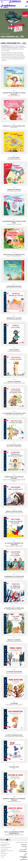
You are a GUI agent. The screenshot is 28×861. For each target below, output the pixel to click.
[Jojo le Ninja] (14, 334)
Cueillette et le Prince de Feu (14, 254)
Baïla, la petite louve (14, 511)
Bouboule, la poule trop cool (14, 126)
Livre (14, 90)
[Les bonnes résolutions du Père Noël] (14, 205)
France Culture (23, 849)
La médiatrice (23, 859)
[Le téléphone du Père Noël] (14, 592)
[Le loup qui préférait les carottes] (14, 527)
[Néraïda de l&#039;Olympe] (14, 302)
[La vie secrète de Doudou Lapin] (14, 397)
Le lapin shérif (14, 158)
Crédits (2, 857)
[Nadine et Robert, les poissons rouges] (14, 783)
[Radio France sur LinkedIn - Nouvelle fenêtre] (9, 839)
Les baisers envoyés (14, 286)
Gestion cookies (4, 849)
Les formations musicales (23, 857)
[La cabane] (14, 687)
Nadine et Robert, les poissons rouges (14, 799)
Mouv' (25, 854)
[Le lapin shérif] (14, 142)
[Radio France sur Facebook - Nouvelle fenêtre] (1, 840)
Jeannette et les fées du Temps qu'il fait (14, 93)
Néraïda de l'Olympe (14, 318)
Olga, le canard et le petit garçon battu (14, 832)
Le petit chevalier (14, 381)
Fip (26, 853)
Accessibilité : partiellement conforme (7, 851)
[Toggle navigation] (2, 2)
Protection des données (6, 847)
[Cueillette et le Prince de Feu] (14, 238)
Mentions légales (4, 842)
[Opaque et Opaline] (14, 173)
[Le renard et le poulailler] (14, 560)
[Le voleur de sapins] (14, 429)
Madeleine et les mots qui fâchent (14, 477)
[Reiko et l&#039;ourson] (14, 624)
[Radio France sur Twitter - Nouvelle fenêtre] (3, 840)
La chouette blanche (14, 671)
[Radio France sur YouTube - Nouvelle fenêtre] (7, 839)
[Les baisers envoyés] (14, 270)
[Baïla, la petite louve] (14, 495)
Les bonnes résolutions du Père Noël (14, 222)
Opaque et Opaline (14, 189)
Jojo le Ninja (14, 350)
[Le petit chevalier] (14, 365)
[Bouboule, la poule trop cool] (14, 110)
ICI (26, 848)
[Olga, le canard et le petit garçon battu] (14, 816)
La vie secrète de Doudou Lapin (14, 413)
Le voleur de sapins (14, 445)
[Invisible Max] (14, 751)
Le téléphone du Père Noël (14, 608)
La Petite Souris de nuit (14, 735)
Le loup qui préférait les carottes (14, 543)
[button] (27, 2)
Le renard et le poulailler (14, 576)
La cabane (14, 703)
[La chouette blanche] (14, 656)
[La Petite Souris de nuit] (14, 719)
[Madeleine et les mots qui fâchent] (14, 461)
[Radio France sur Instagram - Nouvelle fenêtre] (5, 840)
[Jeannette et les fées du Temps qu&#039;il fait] (14, 77)
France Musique (23, 851)
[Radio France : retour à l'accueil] (15, 2)
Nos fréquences (4, 853)
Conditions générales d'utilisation (5, 845)
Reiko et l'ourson (14, 640)
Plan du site (3, 855)
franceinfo (24, 846)
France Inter (24, 844)
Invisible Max (14, 767)
